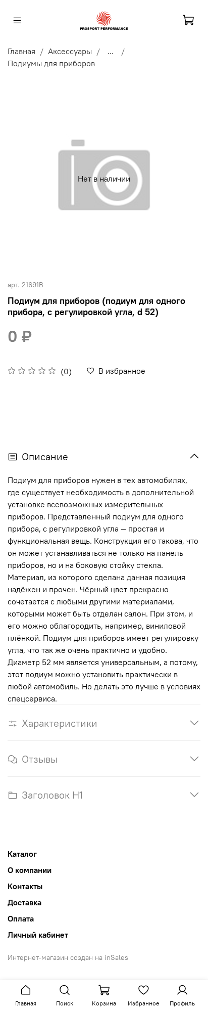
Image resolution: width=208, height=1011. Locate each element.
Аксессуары (70, 51)
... (111, 51)
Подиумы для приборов (51, 63)
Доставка (24, 902)
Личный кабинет (38, 935)
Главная (21, 51)
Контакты (25, 886)
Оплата (21, 918)
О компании (29, 870)
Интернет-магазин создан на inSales (68, 957)
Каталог (22, 854)
